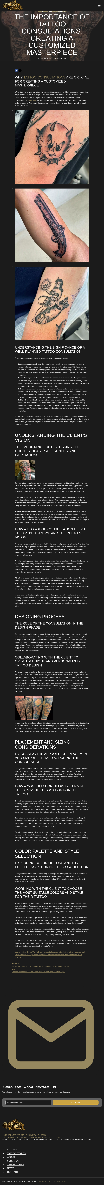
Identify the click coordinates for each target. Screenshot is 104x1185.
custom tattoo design (23, 952)
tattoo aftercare (48, 955)
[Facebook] (16, 70)
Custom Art (43, 11)
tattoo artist (32, 100)
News (10, 1168)
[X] (20, 70)
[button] (52, 147)
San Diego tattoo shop (33, 955)
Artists (12, 1149)
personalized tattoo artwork (63, 952)
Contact (12, 1172)
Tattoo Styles (16, 1153)
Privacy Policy (60, 1181)
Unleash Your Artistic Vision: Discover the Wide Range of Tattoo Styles (38, 970)
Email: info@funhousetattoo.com (41, 1137)
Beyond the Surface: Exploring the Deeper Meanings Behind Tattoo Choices (40, 965)
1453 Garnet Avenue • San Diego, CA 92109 (24, 1135)
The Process (15, 1164)
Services (13, 1160)
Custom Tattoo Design (57, 11)
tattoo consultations (44, 77)
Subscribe (75, 1102)
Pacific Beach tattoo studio (42, 952)
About (11, 1157)
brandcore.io (44, 1181)
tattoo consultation (62, 955)
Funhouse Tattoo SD (46, 58)
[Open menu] (99, 5)
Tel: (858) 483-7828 (11, 1137)
